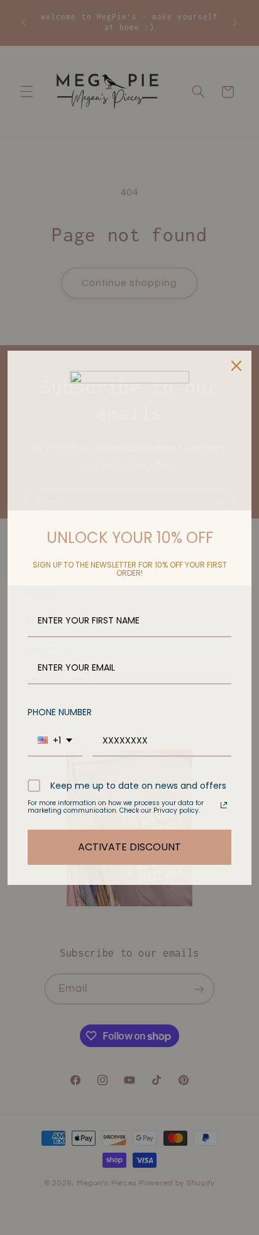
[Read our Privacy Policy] (223, 805)
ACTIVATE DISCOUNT (129, 847)
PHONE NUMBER (60, 712)
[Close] (236, 366)
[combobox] (55, 741)
